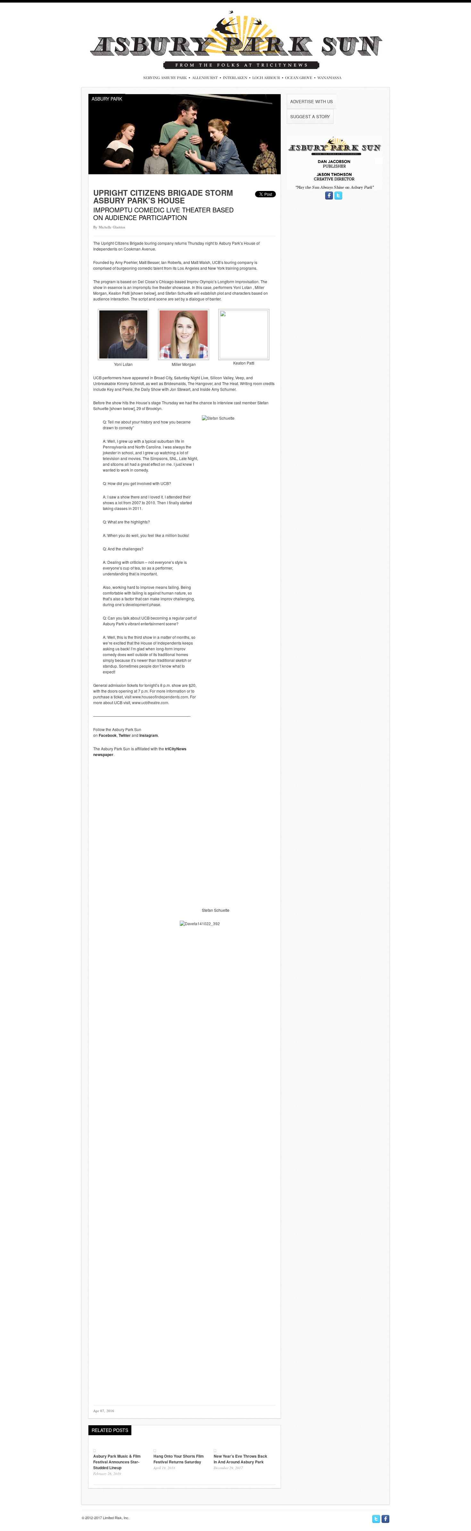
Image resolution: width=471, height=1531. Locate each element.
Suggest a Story (310, 116)
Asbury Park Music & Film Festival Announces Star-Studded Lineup (117, 1461)
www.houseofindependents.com (160, 696)
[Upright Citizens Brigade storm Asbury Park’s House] (184, 172)
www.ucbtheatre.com (150, 702)
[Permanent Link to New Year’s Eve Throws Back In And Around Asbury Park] (215, 1450)
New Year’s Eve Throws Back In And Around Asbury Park (240, 1459)
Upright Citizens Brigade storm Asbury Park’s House (163, 196)
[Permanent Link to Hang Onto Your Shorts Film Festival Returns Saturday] (154, 1450)
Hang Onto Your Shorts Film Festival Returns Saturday (178, 1459)
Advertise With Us (311, 101)
